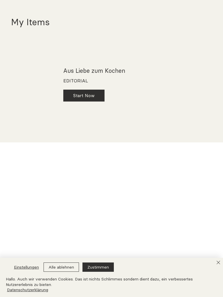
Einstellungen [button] (26, 267)
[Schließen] (218, 263)
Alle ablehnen (61, 267)
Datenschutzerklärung (27, 289)
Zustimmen (98, 267)
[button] (84, 96)
